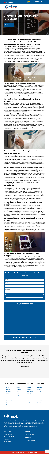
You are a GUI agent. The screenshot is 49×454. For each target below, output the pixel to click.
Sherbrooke (39, 393)
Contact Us (6, 444)
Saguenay (29, 393)
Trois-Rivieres (40, 399)
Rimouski (29, 389)
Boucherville (8, 391)
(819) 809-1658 (8, 25)
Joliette (18, 387)
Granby (7, 404)
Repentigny (29, 387)
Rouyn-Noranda (30, 391)
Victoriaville (39, 402)
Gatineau (8, 402)
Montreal (18, 401)
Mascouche (18, 397)
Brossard (8, 393)
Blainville (8, 389)
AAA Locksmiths (7, 441)
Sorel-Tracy (39, 395)
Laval (17, 391)
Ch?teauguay (9, 395)
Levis (17, 393)
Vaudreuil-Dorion (40, 400)
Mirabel (18, 399)
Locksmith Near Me (24, 452)
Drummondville (9, 400)
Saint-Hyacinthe (30, 397)
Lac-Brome (18, 389)
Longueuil (18, 395)
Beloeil (7, 387)
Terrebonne (39, 397)
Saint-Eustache (30, 395)
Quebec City (19, 402)
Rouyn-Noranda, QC (31, 440)
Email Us (29, 437)
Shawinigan (39, 391)
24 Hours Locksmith (8, 434)
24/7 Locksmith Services (9, 436)
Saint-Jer (28, 402)
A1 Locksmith (6, 439)
